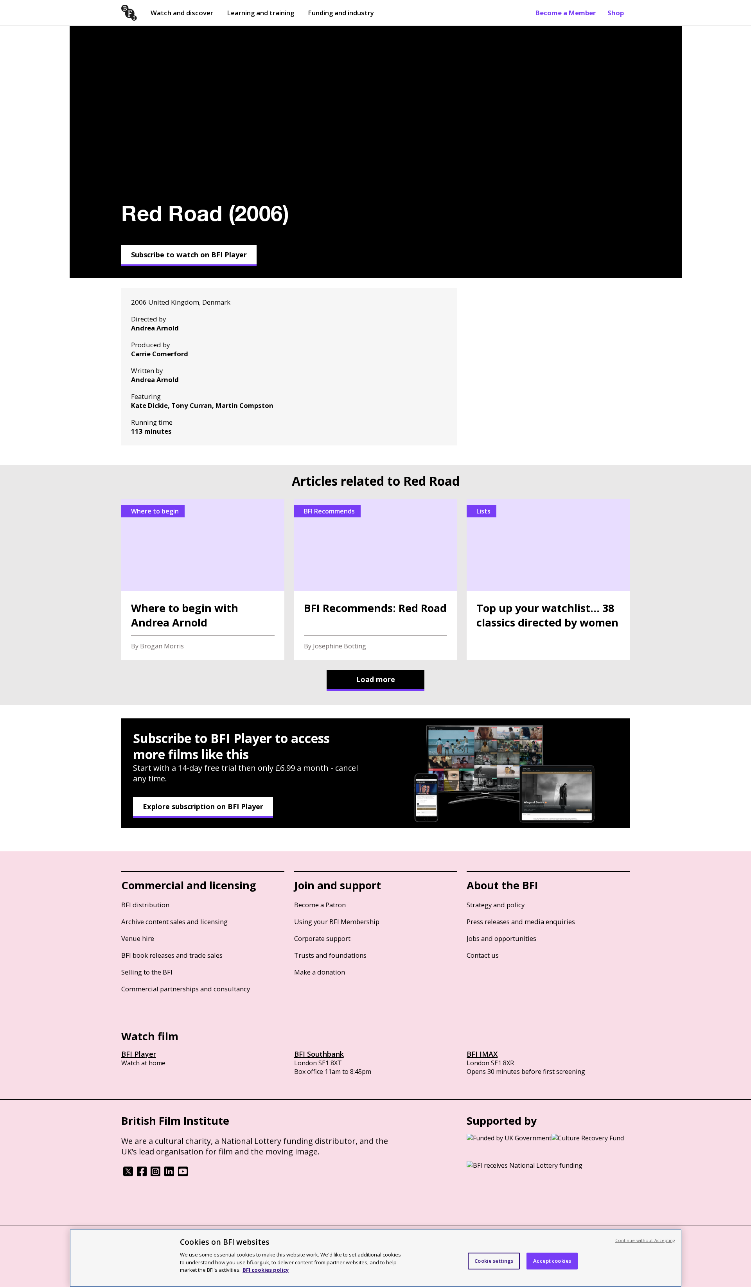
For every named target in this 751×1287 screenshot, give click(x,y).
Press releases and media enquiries (521, 921)
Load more (375, 679)
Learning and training (260, 12)
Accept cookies (552, 1260)
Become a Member (565, 12)
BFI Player (138, 1054)
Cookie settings (493, 1260)
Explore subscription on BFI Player (203, 806)
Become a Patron (320, 904)
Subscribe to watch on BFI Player (189, 254)
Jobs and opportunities (501, 938)
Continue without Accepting (645, 1240)
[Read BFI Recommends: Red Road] (375, 579)
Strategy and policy (496, 904)
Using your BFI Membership (336, 921)
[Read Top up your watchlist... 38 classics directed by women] (548, 579)
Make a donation (319, 971)
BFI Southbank (319, 1054)
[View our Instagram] (155, 1174)
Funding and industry (341, 12)
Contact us (483, 955)
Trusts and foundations (330, 955)
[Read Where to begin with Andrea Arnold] (202, 579)
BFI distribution (145, 904)
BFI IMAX (482, 1054)
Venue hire (137, 938)
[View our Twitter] (128, 1174)
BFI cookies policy (266, 1269)
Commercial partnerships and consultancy (185, 988)
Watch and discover (182, 12)
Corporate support (322, 938)
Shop (615, 12)
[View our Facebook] (142, 1174)
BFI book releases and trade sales (172, 955)
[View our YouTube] (183, 1174)
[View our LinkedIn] (169, 1174)
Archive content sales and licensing (174, 921)
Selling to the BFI (146, 971)
